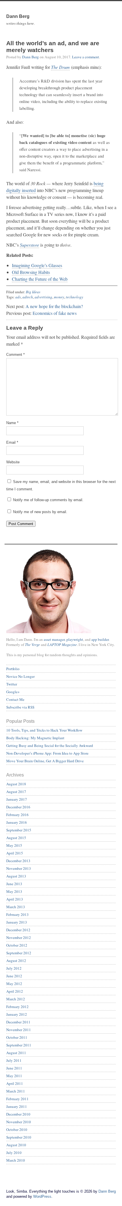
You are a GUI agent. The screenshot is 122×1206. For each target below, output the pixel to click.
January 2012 (16, 1014)
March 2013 (15, 906)
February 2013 (17, 914)
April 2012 (14, 991)
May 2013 (14, 891)
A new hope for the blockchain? (54, 306)
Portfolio (13, 668)
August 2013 (16, 876)
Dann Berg (30, 56)
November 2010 (18, 1121)
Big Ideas (33, 291)
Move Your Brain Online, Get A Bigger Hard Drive (45, 760)
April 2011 (14, 1083)
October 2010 (16, 1129)
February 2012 (17, 1006)
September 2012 (18, 952)
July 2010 (14, 1152)
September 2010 (18, 1137)
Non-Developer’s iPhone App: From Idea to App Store (47, 753)
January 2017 (16, 799)
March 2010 (15, 1160)
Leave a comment (85, 56)
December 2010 (18, 1114)
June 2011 (14, 1068)
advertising (43, 297)
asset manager (54, 639)
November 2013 (18, 868)
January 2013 (16, 922)
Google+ (13, 691)
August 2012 (16, 960)
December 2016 (18, 806)
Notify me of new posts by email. (40, 512)
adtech (27, 297)
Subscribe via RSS (20, 707)
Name (12, 423)
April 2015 (14, 853)
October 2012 (16, 945)
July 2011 (14, 1060)
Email (12, 442)
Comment (15, 354)
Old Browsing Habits (31, 272)
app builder (100, 639)
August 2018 (16, 783)
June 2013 (14, 883)
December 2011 (18, 1022)
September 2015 (18, 830)
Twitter (11, 684)
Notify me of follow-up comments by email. (48, 500)
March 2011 (15, 1091)
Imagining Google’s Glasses (37, 265)
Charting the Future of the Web (40, 279)
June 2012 (14, 975)
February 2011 (17, 1098)
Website (13, 462)
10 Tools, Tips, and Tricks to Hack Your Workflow (44, 730)
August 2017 (16, 791)
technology (74, 297)
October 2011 (16, 1037)
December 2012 (18, 929)
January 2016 (16, 822)
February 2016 (17, 814)
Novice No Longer (20, 676)
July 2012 (14, 968)
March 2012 (15, 998)
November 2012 (18, 937)
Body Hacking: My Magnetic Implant (35, 737)
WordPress (42, 1196)
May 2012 (14, 983)
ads (18, 297)
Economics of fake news (55, 313)
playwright (74, 639)
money (59, 297)
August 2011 (16, 1052)
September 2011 (18, 1045)
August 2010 (16, 1144)
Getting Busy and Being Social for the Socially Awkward (49, 745)
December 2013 (18, 860)
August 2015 (16, 837)
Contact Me (15, 699)
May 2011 (14, 1075)
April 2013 (14, 899)
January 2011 (16, 1106)
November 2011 (18, 1029)
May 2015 (14, 845)
